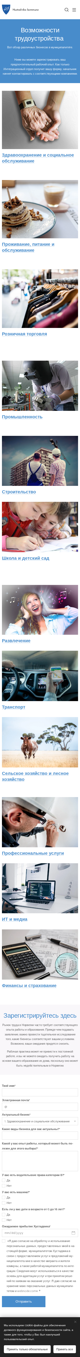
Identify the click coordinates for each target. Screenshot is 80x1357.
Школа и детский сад (25, 558)
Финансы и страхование (29, 985)
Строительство (19, 492)
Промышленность (22, 417)
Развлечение (16, 641)
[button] (66, 9)
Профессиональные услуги (33, 853)
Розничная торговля (24, 334)
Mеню (74, 9)
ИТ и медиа (14, 919)
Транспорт (13, 707)
